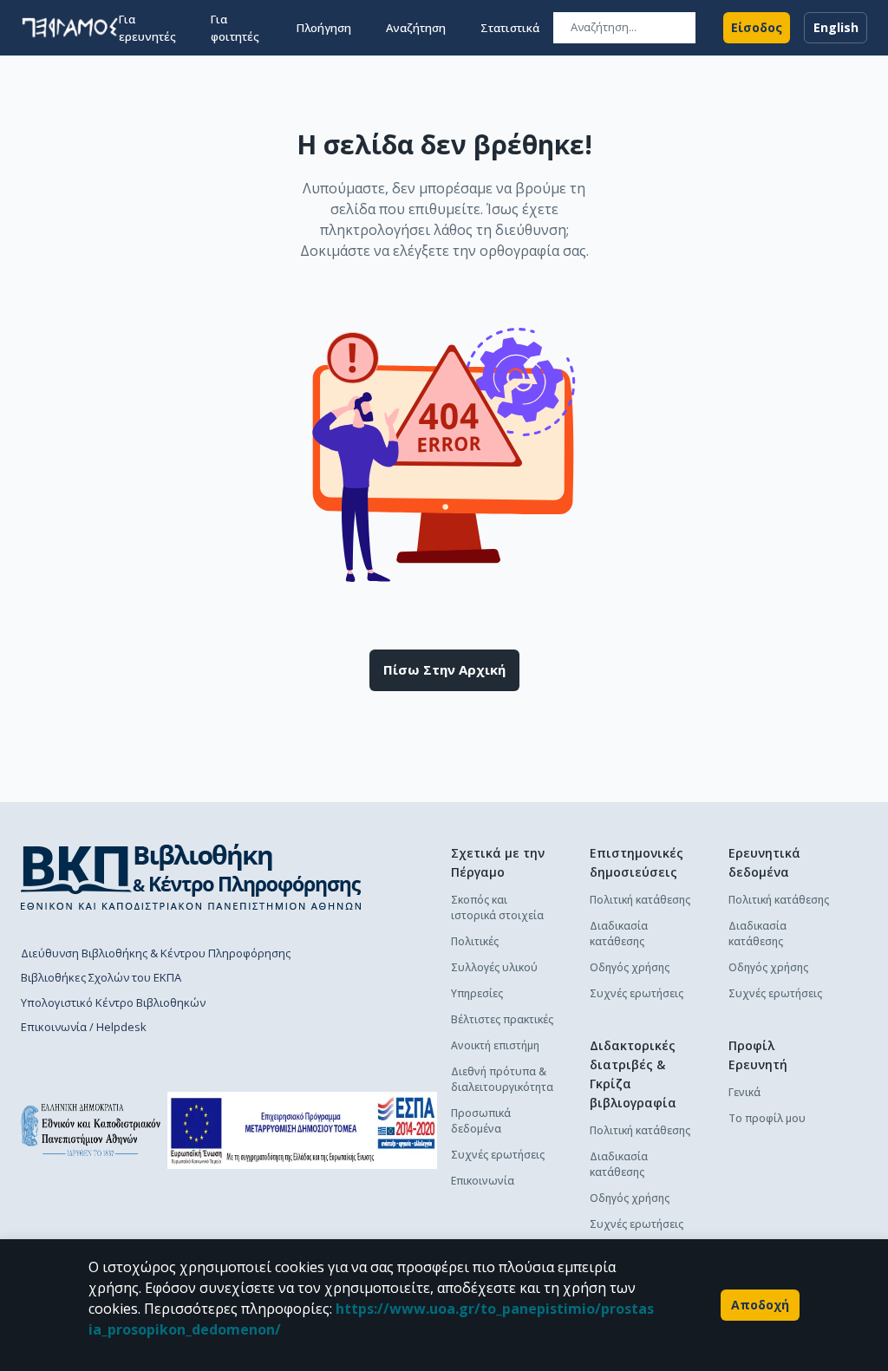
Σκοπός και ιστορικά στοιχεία (497, 907)
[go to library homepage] (191, 877)
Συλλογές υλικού (494, 967)
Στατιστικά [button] (509, 28)
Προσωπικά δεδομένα (481, 1121)
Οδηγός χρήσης (629, 967)
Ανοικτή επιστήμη (495, 1045)
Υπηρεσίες (477, 993)
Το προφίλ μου (767, 1118)
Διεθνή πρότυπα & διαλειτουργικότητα (502, 1079)
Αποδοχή (760, 1304)
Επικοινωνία (482, 1180)
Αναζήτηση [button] (416, 28)
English (836, 27)
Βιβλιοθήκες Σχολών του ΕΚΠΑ (101, 977)
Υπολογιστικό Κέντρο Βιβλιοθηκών (113, 1002)
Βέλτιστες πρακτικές (502, 1019)
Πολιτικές (475, 941)
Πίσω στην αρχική (444, 669)
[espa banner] (302, 1130)
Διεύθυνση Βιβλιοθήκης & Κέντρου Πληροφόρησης (156, 953)
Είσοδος (756, 27)
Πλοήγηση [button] (324, 28)
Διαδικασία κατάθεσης (619, 933)
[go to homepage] (70, 28)
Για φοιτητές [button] (235, 27)
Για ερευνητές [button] (147, 27)
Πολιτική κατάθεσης (640, 899)
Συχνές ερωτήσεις (498, 1154)
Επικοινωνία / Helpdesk (84, 1027)
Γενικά (744, 1092)
